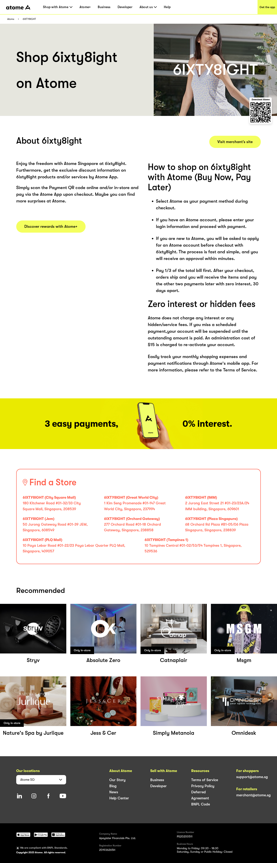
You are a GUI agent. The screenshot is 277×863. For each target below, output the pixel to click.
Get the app (267, 7)
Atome (10, 19)
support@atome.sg (252, 777)
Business (104, 7)
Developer (125, 7)
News (113, 792)
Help (167, 7)
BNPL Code (200, 804)
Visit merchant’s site (235, 142)
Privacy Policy (202, 786)
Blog (113, 786)
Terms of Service (204, 780)
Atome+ (85, 7)
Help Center (119, 798)
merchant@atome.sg (253, 795)
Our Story (117, 780)
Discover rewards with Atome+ (50, 226)
